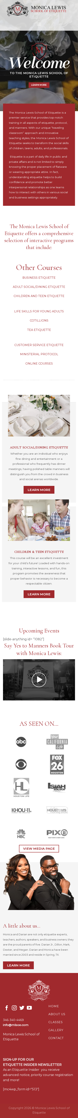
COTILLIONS (39, 320)
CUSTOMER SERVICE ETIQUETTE (39, 345)
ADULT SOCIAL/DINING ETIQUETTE (39, 287)
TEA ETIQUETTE (39, 330)
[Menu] (39, 24)
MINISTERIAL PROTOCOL (39, 354)
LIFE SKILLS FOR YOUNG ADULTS (39, 311)
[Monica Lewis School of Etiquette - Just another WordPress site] (39, 9)
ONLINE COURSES (39, 363)
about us (56, 1014)
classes (55, 1022)
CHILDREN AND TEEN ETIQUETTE (39, 296)
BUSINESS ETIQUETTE (39, 278)
